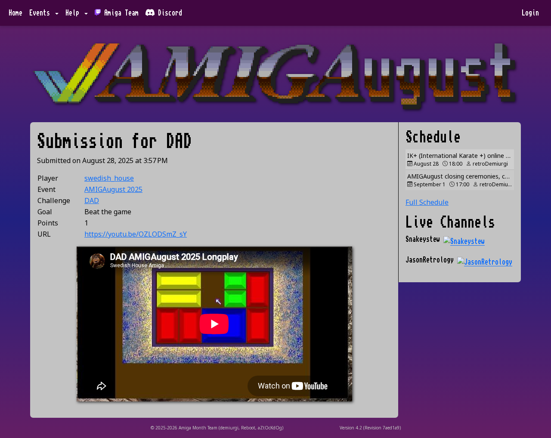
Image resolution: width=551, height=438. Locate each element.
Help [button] (74, 12)
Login (530, 12)
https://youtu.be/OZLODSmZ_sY (135, 234)
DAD (91, 200)
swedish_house (109, 178)
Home (15, 12)
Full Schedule (427, 202)
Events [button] (41, 12)
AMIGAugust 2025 (113, 189)
